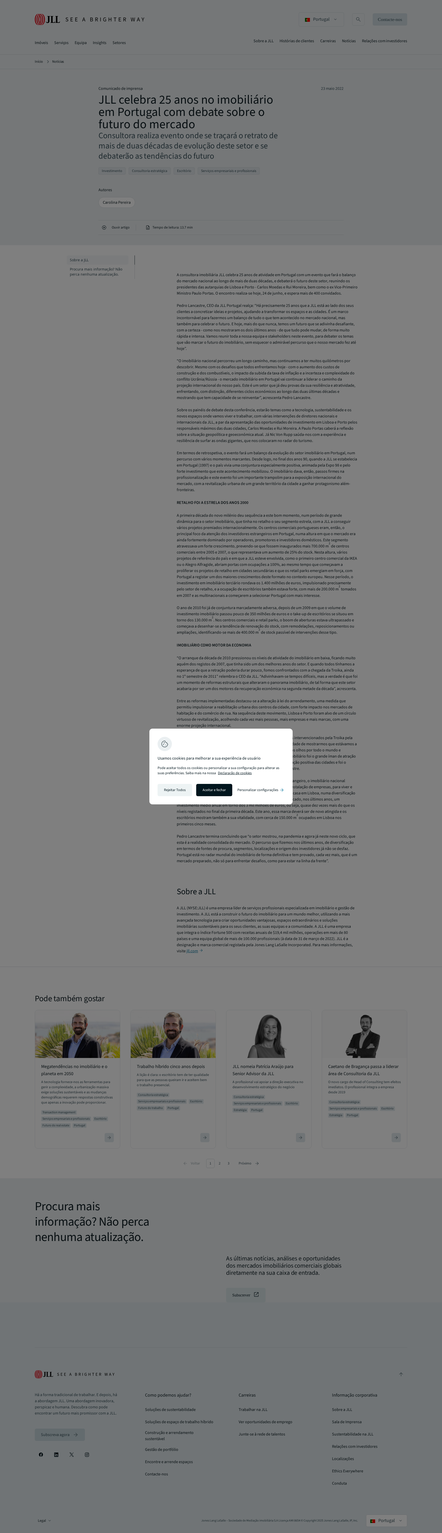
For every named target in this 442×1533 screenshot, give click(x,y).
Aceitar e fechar (214, 790)
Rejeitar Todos (175, 790)
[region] (221, 766)
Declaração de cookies (235, 773)
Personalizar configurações (260, 790)
